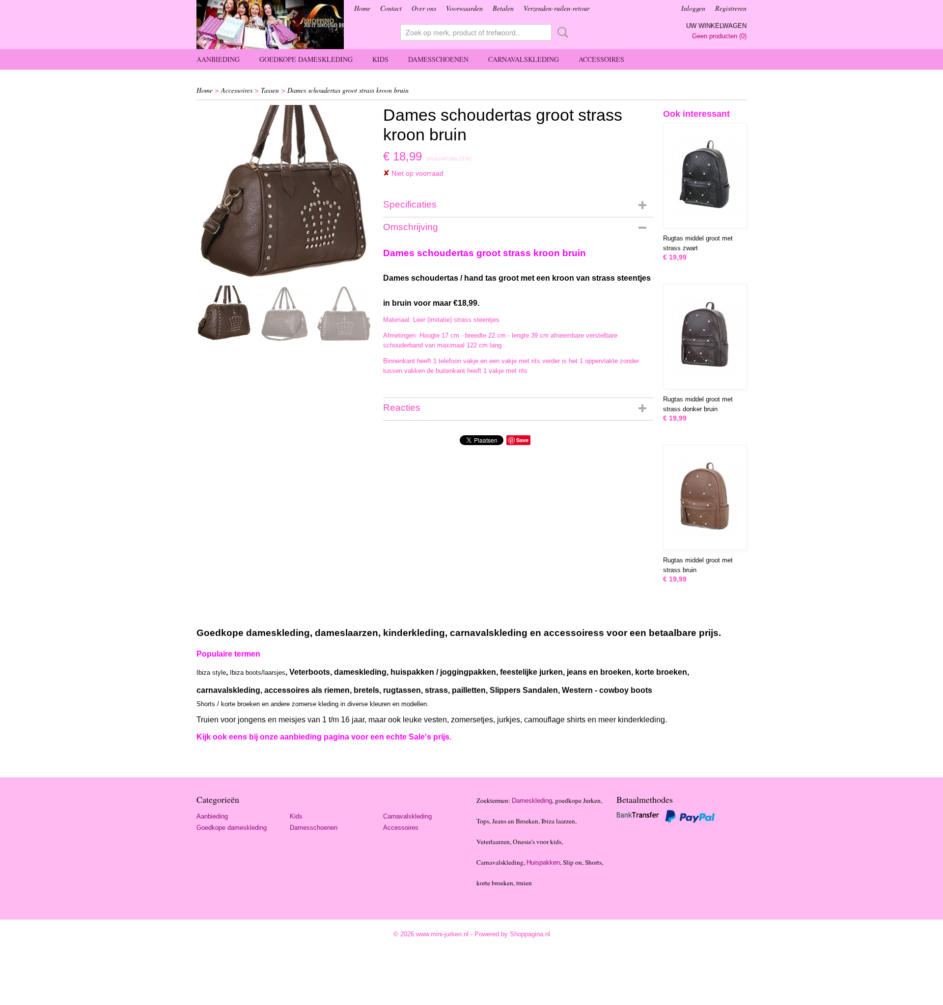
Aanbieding (218, 59)
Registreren (731, 8)
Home (362, 8)
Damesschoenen (438, 59)
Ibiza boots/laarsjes (257, 672)
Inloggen (693, 8)
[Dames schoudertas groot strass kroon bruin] (284, 193)
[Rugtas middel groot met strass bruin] (705, 497)
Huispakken (543, 862)
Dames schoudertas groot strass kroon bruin (348, 90)
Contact (391, 8)
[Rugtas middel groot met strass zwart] (705, 175)
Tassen (270, 90)
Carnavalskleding (523, 59)
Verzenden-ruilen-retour (556, 8)
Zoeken (561, 32)
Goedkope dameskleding (306, 59)
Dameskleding (532, 800)
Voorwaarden (464, 8)
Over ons (424, 8)
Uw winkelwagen (716, 25)
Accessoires (601, 59)
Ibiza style (211, 672)
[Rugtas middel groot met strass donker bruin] (705, 336)
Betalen (503, 8)
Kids (380, 59)
